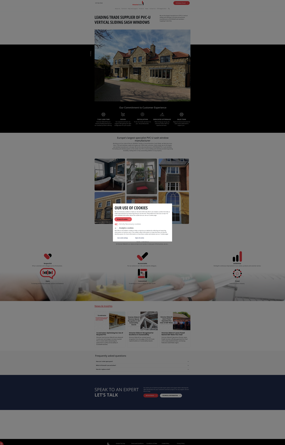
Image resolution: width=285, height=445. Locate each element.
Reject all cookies (139, 238)
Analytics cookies (126, 228)
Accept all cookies (122, 219)
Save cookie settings (122, 238)
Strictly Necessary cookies (130, 224)
